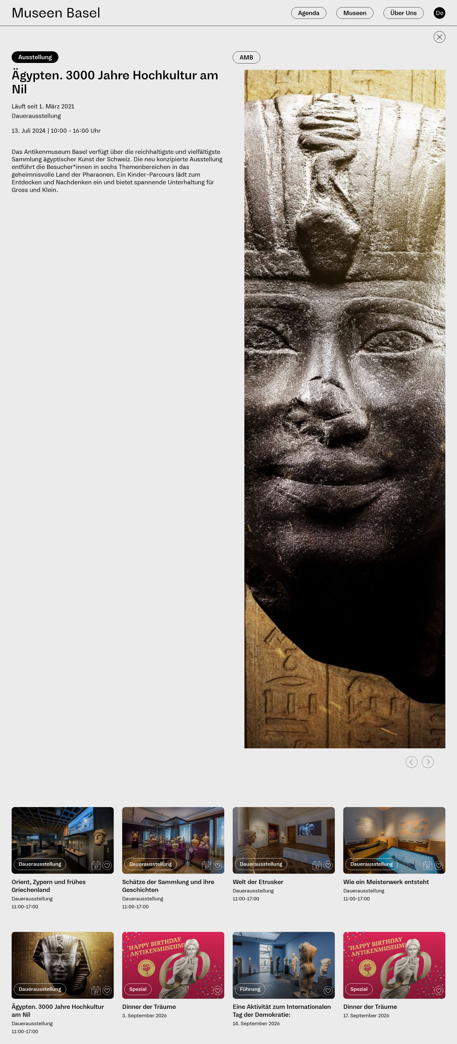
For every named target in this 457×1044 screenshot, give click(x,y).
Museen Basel (55, 12)
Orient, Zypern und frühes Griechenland (49, 886)
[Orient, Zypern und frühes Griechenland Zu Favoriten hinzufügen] (107, 865)
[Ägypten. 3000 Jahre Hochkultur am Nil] (63, 966)
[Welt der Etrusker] (284, 840)
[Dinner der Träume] (173, 965)
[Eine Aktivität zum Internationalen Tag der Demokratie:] (284, 965)
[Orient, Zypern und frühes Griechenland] (63, 840)
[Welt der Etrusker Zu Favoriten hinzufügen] (328, 865)
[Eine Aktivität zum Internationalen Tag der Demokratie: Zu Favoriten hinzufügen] (328, 990)
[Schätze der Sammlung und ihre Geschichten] (173, 840)
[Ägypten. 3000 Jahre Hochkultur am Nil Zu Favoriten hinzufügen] (107, 990)
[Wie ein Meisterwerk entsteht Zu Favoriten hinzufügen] (438, 865)
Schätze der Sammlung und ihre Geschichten (168, 886)
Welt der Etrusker (258, 882)
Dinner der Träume (149, 1006)
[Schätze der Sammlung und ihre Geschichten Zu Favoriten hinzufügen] (217, 865)
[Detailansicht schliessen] (439, 37)
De (440, 13)
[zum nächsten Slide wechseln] (428, 762)
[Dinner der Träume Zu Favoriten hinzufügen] (217, 990)
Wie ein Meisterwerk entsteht (386, 882)
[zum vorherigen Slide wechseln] (412, 762)
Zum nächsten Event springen (40, 804)
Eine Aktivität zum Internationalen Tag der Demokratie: (282, 1010)
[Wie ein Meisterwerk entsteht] (394, 840)
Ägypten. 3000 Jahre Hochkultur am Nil (58, 1010)
